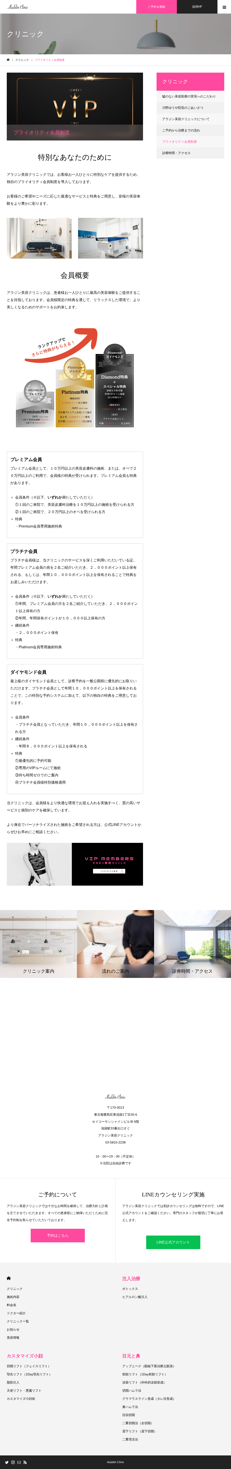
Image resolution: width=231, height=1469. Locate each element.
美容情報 (13, 1337)
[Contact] (19, 1462)
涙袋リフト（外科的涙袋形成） (144, 1382)
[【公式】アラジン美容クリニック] (18, 7)
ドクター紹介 (16, 1313)
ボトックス (130, 1289)
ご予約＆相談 (156, 6)
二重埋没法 (130, 1439)
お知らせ (13, 1329)
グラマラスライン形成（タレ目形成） (149, 1398)
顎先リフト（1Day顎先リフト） (29, 1374)
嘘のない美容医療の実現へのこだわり (189, 96)
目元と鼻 (131, 1355)
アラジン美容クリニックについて (186, 119)
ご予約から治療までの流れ (181, 130)
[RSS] (25, 1462)
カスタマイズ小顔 (25, 1355)
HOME (9, 1278)
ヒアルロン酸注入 (135, 1297)
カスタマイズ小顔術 (21, 1398)
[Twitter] (7, 1462)
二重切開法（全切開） (138, 1423)
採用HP (197, 6)
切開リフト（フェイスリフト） (29, 1366)
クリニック (15, 1289)
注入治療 (131, 1278)
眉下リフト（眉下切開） (139, 1431)
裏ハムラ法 (130, 1407)
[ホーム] (8, 59)
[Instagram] (13, 1462)
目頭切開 (128, 1415)
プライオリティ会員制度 (179, 141)
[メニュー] (224, 7)
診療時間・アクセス (176, 153)
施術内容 (13, 1297)
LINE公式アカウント (173, 1242)
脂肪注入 (13, 1382)
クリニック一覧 (18, 1321)
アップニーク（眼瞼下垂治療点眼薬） (149, 1366)
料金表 (11, 1305)
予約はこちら (58, 1235)
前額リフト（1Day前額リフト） (145, 1374)
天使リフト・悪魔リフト (24, 1390)
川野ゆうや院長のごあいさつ (182, 107)
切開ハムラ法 (131, 1390)
